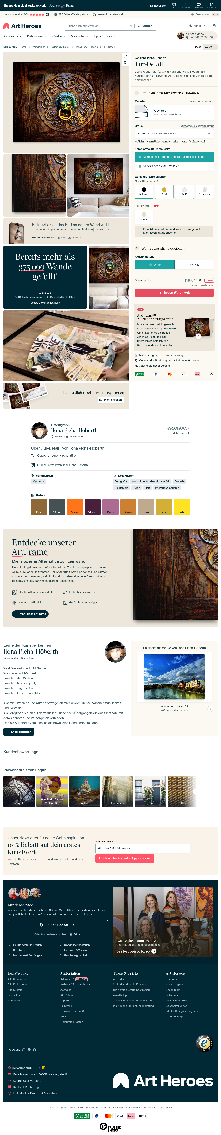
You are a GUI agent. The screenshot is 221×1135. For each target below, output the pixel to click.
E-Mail (77, 934)
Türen (136, 488)
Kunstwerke (10, 36)
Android (77, 237)
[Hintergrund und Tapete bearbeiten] (125, 63)
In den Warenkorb (177, 292)
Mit (197, 264)
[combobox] (96, 25)
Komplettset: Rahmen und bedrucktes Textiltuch (173, 157)
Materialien (78, 36)
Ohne (157, 264)
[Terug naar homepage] (22, 26)
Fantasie (179, 481)
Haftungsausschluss (96, 1107)
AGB (80, 1107)
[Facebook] (34, 1050)
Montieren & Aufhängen (27, 955)
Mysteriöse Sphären (167, 488)
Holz (147, 488)
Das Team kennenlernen (133, 951)
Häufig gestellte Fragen (27, 945)
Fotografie (121, 481)
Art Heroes (175, 973)
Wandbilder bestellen (77, 945)
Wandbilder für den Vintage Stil (151, 481)
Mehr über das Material (201, 101)
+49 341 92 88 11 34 (201, 37)
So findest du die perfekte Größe (196, 126)
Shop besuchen (177, 428)
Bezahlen (19, 950)
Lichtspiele (121, 488)
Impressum (166, 1107)
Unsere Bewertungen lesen (45, 302)
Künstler (57, 36)
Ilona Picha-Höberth (153, 58)
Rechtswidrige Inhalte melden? (125, 1107)
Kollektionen (35, 36)
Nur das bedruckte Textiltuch (161, 166)
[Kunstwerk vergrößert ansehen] (125, 56)
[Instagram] (24, 1050)
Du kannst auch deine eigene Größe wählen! (171, 141)
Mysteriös (39, 481)
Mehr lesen (179, 433)
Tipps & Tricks (103, 36)
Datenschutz (150, 1107)
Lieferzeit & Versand (76, 950)
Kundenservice (194, 33)
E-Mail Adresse (104, 841)
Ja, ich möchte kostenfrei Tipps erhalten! (124, 858)
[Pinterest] (29, 1050)
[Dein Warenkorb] (214, 25)
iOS (63, 237)
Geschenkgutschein (76, 955)
